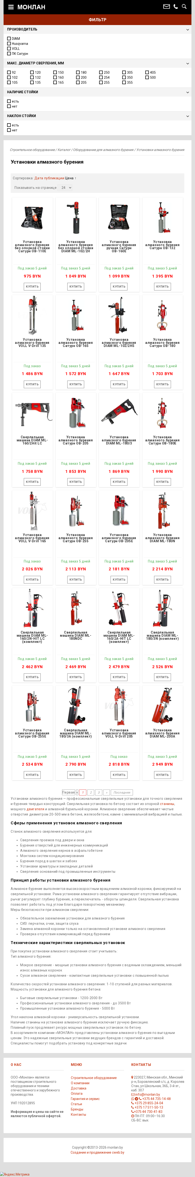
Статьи (76, 1104)
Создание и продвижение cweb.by (97, 1152)
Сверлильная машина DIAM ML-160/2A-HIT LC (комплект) (119, 637)
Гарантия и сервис (85, 1099)
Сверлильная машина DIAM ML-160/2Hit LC (32, 440)
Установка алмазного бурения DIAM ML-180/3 (119, 440)
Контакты (78, 1114)
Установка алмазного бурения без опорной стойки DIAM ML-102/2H (75, 246)
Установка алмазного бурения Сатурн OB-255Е (32, 733)
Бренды (77, 1109)
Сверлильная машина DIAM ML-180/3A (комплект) (75, 733)
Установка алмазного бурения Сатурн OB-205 (75, 440)
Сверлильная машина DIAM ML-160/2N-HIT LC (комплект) (32, 637)
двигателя (35, 809)
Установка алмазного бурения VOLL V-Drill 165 (32, 538)
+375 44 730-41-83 (148, 1112)
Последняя (121, 792)
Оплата (77, 1093)
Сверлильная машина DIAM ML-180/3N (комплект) (162, 635)
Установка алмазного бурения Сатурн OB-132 (162, 245)
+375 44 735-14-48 (156, 1099)
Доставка (78, 1088)
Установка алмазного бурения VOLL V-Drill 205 (119, 733)
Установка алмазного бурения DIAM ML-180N (162, 538)
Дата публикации (49, 178)
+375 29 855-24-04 (148, 1103)
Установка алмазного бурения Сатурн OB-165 (75, 343)
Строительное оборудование (94, 1078)
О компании (80, 1083)
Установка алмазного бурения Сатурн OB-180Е (162, 440)
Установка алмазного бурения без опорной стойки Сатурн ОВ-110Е (32, 246)
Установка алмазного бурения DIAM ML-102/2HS (119, 343)
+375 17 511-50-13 (148, 1107)
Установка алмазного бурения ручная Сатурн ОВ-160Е (119, 246)
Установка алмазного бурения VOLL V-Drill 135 (32, 343)
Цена (70, 178)
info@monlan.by (147, 1094)
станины (167, 804)
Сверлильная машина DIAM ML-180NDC (75, 635)
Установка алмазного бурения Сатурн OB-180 (162, 343)
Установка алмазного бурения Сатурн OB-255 (75, 538)
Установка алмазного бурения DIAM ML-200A (162, 733)
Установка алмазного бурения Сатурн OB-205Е (119, 538)
